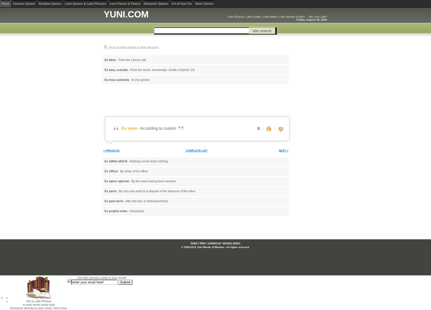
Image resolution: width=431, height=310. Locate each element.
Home (5, 3)
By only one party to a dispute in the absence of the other (157, 191)
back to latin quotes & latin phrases (134, 47)
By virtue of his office (134, 171)
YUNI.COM (126, 14)
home (194, 243)
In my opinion (141, 80)
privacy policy (231, 243)
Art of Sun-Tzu (182, 3)
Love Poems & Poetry (124, 3)
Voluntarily (137, 211)
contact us (214, 243)
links (203, 243)
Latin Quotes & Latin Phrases (85, 3)
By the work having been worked (153, 181)
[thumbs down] (281, 130)
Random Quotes (50, 3)
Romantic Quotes (156, 3)
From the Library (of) (132, 60)
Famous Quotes (24, 3)
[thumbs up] (269, 128)
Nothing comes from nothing (149, 161)
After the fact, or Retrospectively (146, 201)
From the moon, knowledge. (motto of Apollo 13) (162, 70)
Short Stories (204, 3)
